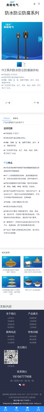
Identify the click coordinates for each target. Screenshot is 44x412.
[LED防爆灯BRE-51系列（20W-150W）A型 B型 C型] (11, 282)
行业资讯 (11, 339)
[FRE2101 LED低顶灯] (33, 282)
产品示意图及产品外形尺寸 (13, 122)
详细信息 (6, 118)
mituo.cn (37, 403)
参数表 (15, 118)
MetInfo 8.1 (18, 403)
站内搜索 (33, 342)
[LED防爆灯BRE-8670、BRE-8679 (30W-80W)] (33, 262)
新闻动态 (11, 332)
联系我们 (11, 327)
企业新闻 (11, 342)
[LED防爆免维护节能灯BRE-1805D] (11, 262)
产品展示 (33, 313)
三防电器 (33, 327)
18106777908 (22, 376)
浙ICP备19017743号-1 (22, 400)
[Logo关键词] (13, 3)
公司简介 (11, 318)
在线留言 (11, 321)
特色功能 (33, 332)
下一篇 (36, 102)
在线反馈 (11, 324)
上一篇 (7, 102)
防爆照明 (33, 318)
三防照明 (33, 321)
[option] (22, 41)
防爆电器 (33, 324)
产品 (6, 163)
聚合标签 (33, 339)
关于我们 (11, 313)
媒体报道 (11, 336)
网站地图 (33, 336)
